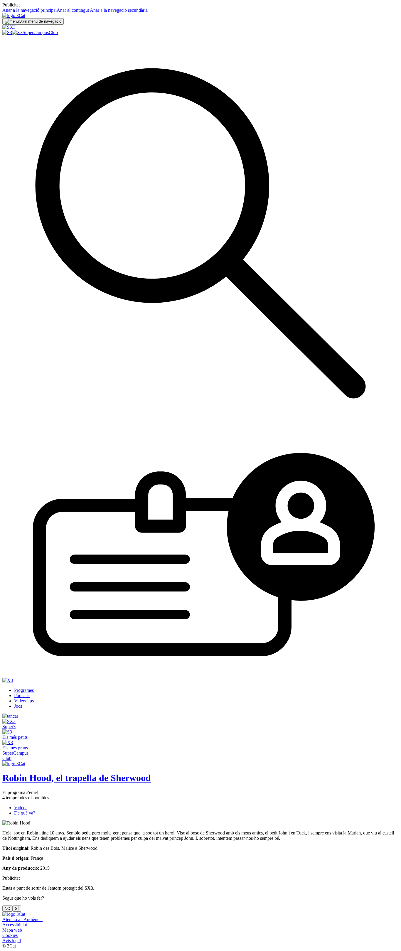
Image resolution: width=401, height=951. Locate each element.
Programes (24, 690)
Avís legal (11, 940)
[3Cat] (13, 15)
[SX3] (9, 27)
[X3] (17, 32)
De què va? (24, 812)
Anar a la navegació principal (29, 10)
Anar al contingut (73, 10)
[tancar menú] (10, 716)
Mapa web (12, 930)
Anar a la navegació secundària (118, 10)
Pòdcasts (22, 695)
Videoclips (24, 700)
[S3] (7, 32)
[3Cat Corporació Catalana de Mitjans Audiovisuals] (13, 914)
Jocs (18, 706)
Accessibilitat (14, 924)
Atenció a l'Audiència (22, 919)
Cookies (10, 935)
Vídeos (20, 807)
